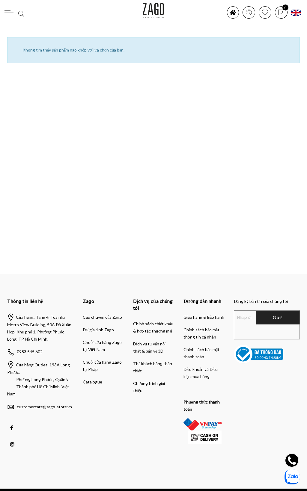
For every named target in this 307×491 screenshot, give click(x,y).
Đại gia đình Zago (98, 329)
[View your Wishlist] (265, 12)
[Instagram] (13, 440)
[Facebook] (12, 423)
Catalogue (92, 381)
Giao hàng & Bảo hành (203, 317)
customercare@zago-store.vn (44, 406)
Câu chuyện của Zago (102, 317)
